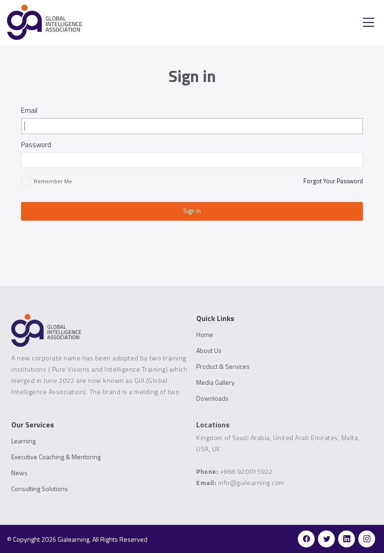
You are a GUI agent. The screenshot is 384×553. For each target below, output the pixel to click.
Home (204, 334)
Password (36, 144)
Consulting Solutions (39, 489)
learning (23, 441)
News (19, 473)
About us (209, 350)
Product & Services (223, 366)
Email (29, 110)
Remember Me (53, 181)
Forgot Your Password (333, 181)
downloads (212, 398)
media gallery (215, 382)
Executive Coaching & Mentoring (56, 457)
